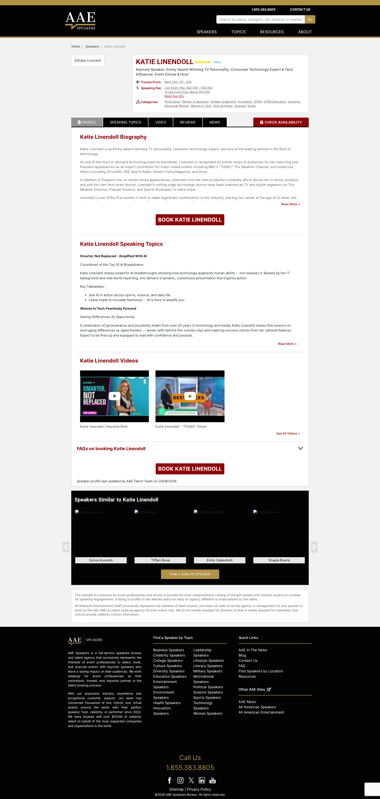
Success (240, 105)
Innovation (245, 101)
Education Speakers (169, 676)
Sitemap (176, 789)
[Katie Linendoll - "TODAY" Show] (189, 396)
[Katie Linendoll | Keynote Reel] (114, 396)
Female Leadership (223, 101)
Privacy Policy (199, 789)
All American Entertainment (261, 712)
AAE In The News (253, 650)
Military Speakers (207, 671)
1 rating (215, 62)
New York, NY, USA (178, 81)
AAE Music (247, 701)
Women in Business (195, 101)
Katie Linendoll (165, 62)
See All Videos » (288, 433)
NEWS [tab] (215, 122)
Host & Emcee (223, 105)
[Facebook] (170, 783)
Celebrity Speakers (169, 655)
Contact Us (300, 9)
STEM (258, 101)
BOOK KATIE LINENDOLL (190, 219)
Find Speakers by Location (261, 671)
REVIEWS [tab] (187, 122)
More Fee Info (174, 96)
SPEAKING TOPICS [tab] (125, 122)
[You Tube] (213, 783)
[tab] (87, 122)
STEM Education (275, 101)
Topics (238, 32)
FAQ (242, 666)
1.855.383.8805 (264, 9)
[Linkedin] (202, 783)
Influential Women (176, 105)
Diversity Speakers (169, 671)
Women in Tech (201, 105)
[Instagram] (180, 783)
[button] (65, 547)
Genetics (294, 101)
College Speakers (168, 660)
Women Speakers (207, 713)
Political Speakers (208, 687)
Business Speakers (168, 650)
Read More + (290, 204)
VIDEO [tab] (160, 122)
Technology (172, 101)
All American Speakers (257, 707)
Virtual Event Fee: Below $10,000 (187, 92)
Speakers (207, 32)
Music (252, 105)
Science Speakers (208, 692)
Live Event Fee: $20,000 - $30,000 (188, 87)
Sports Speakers (207, 697)
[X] (191, 783)
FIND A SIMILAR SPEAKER (190, 574)
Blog (242, 655)
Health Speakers (167, 703)
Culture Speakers (167, 666)
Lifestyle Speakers (208, 660)
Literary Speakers (208, 666)
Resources (272, 32)
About (305, 32)
